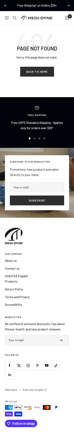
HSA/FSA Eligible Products (16, 278)
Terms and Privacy (17, 297)
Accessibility (13, 304)
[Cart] (67, 18)
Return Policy (14, 289)
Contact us (12, 268)
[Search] (14, 18)
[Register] (62, 340)
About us (11, 260)
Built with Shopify (35, 389)
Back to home (37, 71)
